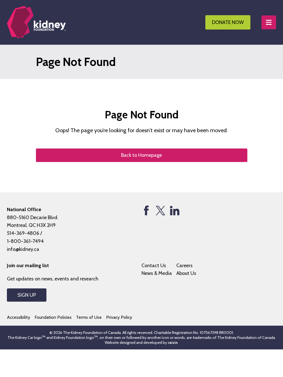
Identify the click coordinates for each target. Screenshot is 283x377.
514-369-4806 (23, 233)
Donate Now (228, 22)
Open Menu (268, 22)
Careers (184, 265)
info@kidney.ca (23, 249)
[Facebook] (146, 210)
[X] (160, 210)
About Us (186, 273)
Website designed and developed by (141, 342)
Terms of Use (89, 317)
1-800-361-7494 (25, 241)
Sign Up (26, 295)
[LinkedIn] (174, 210)
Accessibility (18, 317)
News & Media (157, 273)
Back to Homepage (141, 155)
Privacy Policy (119, 317)
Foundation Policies (53, 317)
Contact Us (154, 265)
